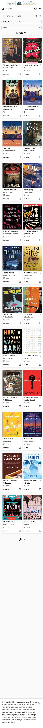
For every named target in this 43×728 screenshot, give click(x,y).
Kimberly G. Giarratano (11, 234)
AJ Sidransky (8, 400)
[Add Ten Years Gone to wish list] (20, 282)
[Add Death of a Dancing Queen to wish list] (20, 240)
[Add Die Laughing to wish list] (40, 199)
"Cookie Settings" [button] (30, 715)
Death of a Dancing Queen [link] (11, 231)
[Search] (3, 8)
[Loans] (35, 9)
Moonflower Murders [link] (31, 397)
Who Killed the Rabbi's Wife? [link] (11, 107)
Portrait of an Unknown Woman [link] (31, 273)
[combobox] (17, 8)
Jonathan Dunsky (10, 275)
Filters (5, 27)
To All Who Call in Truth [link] (31, 356)
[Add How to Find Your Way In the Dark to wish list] (20, 365)
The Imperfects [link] (8, 439)
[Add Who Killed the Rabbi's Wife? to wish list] (20, 116)
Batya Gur (8, 483)
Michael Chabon (9, 524)
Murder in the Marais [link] (31, 522)
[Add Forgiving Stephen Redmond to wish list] (20, 406)
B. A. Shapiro (29, 317)
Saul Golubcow (9, 67)
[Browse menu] (40, 8)
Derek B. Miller (9, 358)
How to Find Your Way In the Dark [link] (11, 356)
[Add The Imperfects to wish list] (20, 448)
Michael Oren (29, 358)
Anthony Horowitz (30, 400)
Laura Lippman (29, 151)
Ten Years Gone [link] (8, 273)
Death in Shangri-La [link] (30, 480)
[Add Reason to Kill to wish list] (40, 448)
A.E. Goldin (28, 67)
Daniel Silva (28, 275)
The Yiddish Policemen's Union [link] (11, 522)
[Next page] (24, 539)
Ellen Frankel (8, 192)
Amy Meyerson (9, 441)
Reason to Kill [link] (28, 439)
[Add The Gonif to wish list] (20, 157)
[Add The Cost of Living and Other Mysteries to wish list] (40, 240)
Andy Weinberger (30, 109)
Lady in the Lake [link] (29, 148)
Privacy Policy (18, 705)
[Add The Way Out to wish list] (20, 323)
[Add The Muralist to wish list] (40, 323)
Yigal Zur (27, 483)
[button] (36, 16)
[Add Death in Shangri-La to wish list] (40, 489)
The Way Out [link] (7, 314)
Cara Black (28, 524)
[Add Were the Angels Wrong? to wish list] (20, 74)
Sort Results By (7, 22)
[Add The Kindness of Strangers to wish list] (40, 116)
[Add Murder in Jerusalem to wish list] (20, 489)
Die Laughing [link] (28, 190)
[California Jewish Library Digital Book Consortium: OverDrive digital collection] (22, 3)
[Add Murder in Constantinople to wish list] (40, 74)
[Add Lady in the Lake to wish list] (40, 157)
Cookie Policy (10, 722)
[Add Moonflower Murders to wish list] (40, 406)
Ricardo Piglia (9, 317)
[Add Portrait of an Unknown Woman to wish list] (40, 282)
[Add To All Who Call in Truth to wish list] (40, 365)
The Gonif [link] (6, 148)
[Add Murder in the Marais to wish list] (40, 531)
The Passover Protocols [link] (11, 190)
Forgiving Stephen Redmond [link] (11, 397)
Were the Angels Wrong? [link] (11, 65)
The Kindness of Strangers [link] (31, 107)
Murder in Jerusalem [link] (10, 480)
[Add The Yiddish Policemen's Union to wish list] (20, 531)
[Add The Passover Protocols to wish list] (20, 199)
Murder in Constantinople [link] (31, 65)
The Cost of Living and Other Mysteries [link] (31, 231)
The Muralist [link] (28, 314)
